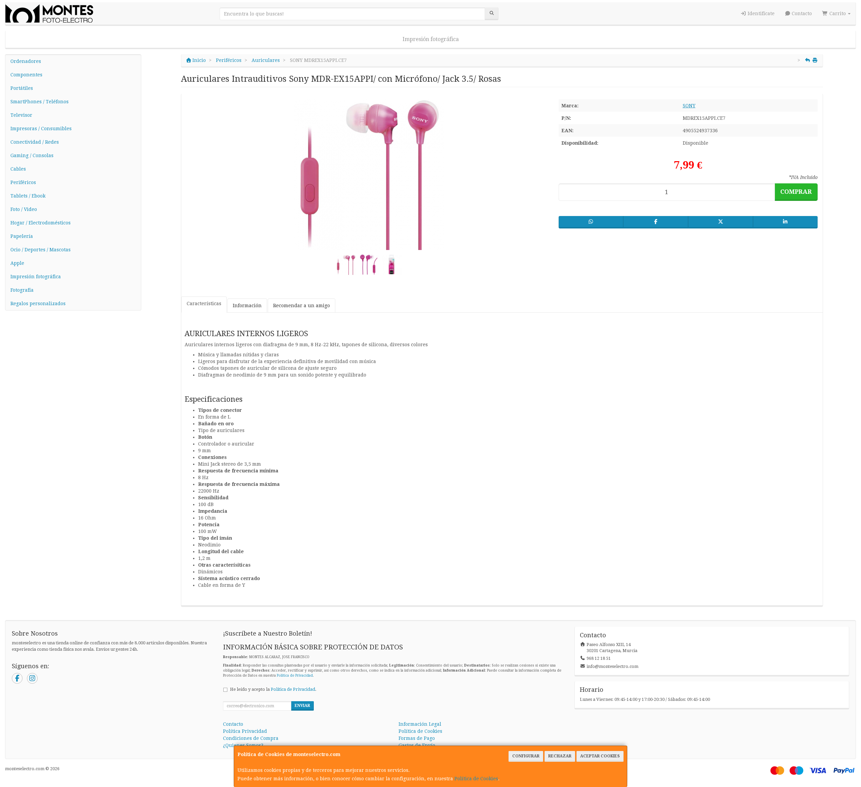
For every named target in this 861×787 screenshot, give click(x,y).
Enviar (302, 705)
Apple (17, 263)
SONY (689, 105)
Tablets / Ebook (27, 196)
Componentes (26, 74)
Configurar (525, 756)
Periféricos (23, 182)
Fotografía (22, 290)
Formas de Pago (417, 738)
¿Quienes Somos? (243, 745)
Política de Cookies (476, 778)
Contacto (801, 13)
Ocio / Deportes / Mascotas (40, 249)
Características (204, 303)
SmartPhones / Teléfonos (39, 101)
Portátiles (21, 88)
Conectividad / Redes (34, 142)
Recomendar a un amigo (301, 305)
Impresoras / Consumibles (41, 128)
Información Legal (420, 724)
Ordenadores (25, 61)
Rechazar (559, 756)
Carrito (837, 13)
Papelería (21, 236)
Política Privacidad (245, 731)
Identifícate (760, 13)
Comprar (796, 191)
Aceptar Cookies (600, 756)
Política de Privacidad (295, 675)
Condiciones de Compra (250, 738)
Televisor (21, 115)
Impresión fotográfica (431, 39)
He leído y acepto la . (273, 689)
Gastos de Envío (417, 745)
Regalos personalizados (38, 303)
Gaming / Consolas (31, 155)
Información (247, 305)
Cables (18, 169)
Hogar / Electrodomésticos (40, 222)
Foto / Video (23, 209)
